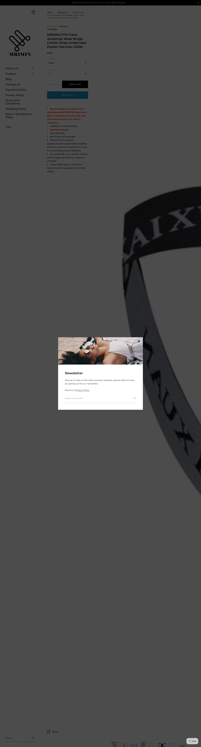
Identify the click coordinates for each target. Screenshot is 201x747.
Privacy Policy (82, 390)
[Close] (139, 341)
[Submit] (134, 399)
